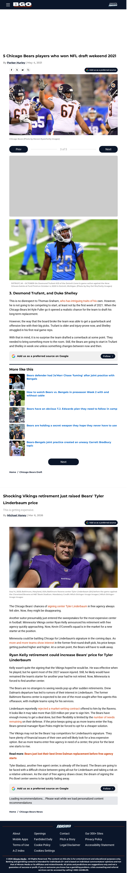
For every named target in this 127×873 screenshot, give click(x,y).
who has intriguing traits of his (78, 301)
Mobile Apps (20, 839)
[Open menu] (8, 4)
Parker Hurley (16, 62)
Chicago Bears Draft (30, 472)
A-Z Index (18, 850)
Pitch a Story (67, 839)
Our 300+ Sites (94, 833)
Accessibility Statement (99, 845)
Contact (65, 833)
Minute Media (19, 859)
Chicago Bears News (31, 811)
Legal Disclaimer (70, 845)
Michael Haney (16, 515)
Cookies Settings (44, 850)
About (16, 833)
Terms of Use (21, 845)
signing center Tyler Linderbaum (67, 606)
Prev (18, 149)
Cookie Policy (42, 845)
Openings (40, 833)
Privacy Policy (93, 839)
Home (12, 472)
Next (108, 149)
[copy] (28, 70)
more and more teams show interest (31, 642)
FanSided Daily (43, 839)
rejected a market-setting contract (59, 708)
